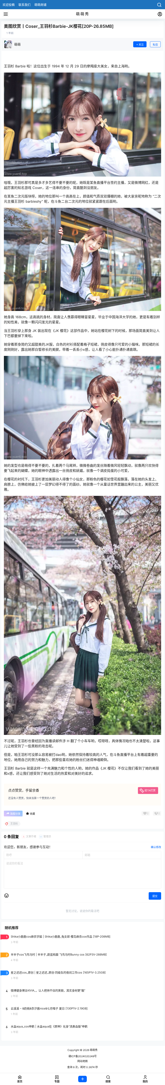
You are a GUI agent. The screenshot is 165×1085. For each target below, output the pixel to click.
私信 (155, 44)
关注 (141, 44)
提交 (154, 896)
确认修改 (156, 847)
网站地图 (82, 1061)
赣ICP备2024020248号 (83, 1056)
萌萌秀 (93, 1050)
